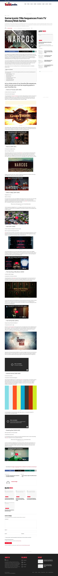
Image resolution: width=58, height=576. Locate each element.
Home (5, 15)
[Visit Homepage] (11, 4)
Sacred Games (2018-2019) (10, 79)
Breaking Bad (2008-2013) (10, 80)
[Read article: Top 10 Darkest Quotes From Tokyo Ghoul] (41, 57)
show (7, 437)
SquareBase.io (13, 573)
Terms (47, 572)
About (33, 572)
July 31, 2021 (15, 28)
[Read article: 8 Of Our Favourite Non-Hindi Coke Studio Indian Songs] (21, 494)
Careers (39, 572)
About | (6, 0)
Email (6, 533)
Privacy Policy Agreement (9, 539)
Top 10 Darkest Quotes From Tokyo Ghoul (48, 56)
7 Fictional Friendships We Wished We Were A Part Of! (9, 499)
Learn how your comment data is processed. (23, 545)
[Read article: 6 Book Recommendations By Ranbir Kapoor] (10, 505)
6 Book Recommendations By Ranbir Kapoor (9, 510)
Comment (7, 519)
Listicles (8, 15)
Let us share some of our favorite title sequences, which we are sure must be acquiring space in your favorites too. (20, 72)
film (21, 152)
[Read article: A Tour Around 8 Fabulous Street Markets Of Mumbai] (32, 494)
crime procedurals (11, 326)
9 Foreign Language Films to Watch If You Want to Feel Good (23, 466)
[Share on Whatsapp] (34, 51)
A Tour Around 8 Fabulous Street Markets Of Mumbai (31, 499)
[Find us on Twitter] (50, 0)
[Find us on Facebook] (49, 0)
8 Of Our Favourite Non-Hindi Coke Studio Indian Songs (20, 499)
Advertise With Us (50, 572)
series (14, 278)
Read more (41, 48)
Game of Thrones (15, 95)
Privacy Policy (19, 540)
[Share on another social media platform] (36, 51)
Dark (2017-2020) (8, 76)
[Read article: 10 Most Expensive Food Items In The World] (41, 62)
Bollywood (7, 508)
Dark (5, 232)
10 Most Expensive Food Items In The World (48, 61)
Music (21, 28)
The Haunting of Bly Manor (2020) (11, 77)
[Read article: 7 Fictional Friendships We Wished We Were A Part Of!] (10, 494)
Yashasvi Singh (9, 28)
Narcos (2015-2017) (9, 74)
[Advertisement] (29, 10)
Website (22, 533)
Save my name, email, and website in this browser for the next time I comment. (18, 537)
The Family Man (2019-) (9, 78)
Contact (8, 0)
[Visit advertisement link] (46, 84)
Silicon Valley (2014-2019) (9, 75)
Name (6, 529)
